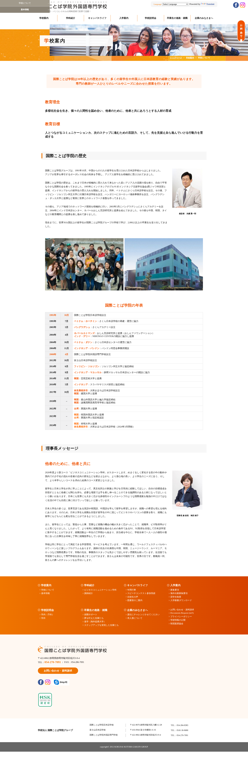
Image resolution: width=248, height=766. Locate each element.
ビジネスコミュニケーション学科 (100, 590)
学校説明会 (150, 18)
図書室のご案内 (134, 600)
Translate (210, 4)
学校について (47, 590)
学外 (43, 618)
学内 (47, 614)
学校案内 (44, 18)
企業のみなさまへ (204, 18)
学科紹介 (70, 18)
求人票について (134, 618)
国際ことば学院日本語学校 (102, 725)
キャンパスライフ (97, 18)
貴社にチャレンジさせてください (143, 614)
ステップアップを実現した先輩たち (101, 625)
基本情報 (45, 593)
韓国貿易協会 (176, 623)
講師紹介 (88, 593)
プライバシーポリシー (181, 616)
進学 (95, 621)
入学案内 (123, 18)
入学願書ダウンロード (181, 600)
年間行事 (131, 590)
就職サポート (90, 614)
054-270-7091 (52, 662)
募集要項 (174, 590)
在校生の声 (132, 597)
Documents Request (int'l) (182, 613)
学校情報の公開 (177, 620)
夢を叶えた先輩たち (94, 618)
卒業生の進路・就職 (177, 18)
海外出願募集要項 (179, 593)
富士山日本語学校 (98, 730)
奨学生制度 (175, 597)
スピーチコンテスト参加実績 (141, 593)
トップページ (176, 58)
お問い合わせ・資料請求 (182, 609)
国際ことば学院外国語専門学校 (104, 735)
